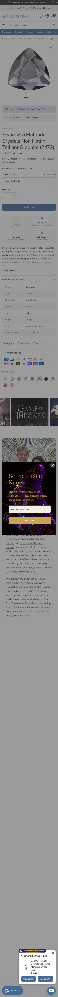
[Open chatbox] (51, 990)
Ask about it (45, 979)
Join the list (30, 520)
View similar (28, 979)
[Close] (52, 465)
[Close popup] (53, 953)
